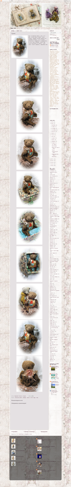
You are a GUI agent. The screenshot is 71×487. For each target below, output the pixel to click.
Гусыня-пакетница (53, 201)
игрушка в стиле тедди (54, 216)
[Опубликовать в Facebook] (32, 396)
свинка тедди (52, 309)
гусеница (51, 199)
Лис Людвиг (52, 235)
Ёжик (17, 439)
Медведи (51, 245)
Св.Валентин (52, 306)
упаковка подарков (53, 339)
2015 (52, 162)
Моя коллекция (40, 453)
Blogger (43, 478)
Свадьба (51, 308)
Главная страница (29, 431)
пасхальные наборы (53, 276)
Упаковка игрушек (53, 337)
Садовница (52, 301)
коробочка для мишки (55, 152)
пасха (51, 275)
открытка (51, 272)
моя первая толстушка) (20, 462)
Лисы (51, 236)
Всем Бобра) (54, 145)
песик (51, 278)
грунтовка (52, 198)
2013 (52, 165)
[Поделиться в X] (31, 396)
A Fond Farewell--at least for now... (55, 392)
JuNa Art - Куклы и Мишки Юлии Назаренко (46, 446)
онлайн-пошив (52, 271)
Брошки (51, 184)
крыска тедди (52, 232)
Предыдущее (44, 431)
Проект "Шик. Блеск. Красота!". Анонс (57, 376)
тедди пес (52, 323)
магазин (51, 241)
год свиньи (52, 195)
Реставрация (52, 295)
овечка (51, 268)
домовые (51, 210)
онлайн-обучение (53, 269)
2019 (52, 122)
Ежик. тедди (52, 213)
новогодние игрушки (54, 261)
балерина (51, 178)
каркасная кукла (53, 221)
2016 (52, 160)
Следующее (14, 431)
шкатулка (51, 353)
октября (54, 128)
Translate (54, 35)
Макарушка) (54, 156)
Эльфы (51, 358)
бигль (51, 180)
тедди (51, 320)
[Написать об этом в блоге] (30, 396)
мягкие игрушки (53, 260)
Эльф (51, 356)
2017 (52, 159)
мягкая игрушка (53, 258)
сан (50, 303)
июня (53, 134)
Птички (51, 294)
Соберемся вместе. (55, 366)
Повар (51, 284)
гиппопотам (52, 192)
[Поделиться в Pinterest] (33, 396)
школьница (52, 355)
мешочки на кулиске (54, 248)
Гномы (51, 194)
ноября (53, 126)
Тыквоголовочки (53, 334)
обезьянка (52, 265)
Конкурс (51, 224)
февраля (54, 141)
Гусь (51, 202)
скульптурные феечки (54, 313)
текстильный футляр (54, 327)
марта (53, 139)
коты (51, 228)
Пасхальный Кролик (20, 456)
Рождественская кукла (54, 297)
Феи (50, 343)
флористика (52, 347)
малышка (51, 242)
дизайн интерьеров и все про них (54, 209)
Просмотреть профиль (54, 46)
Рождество (52, 299)
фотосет (51, 348)
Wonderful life (54, 373)
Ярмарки (51, 359)
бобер (51, 181)
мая (53, 136)
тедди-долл (52, 324)
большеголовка (53, 183)
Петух (51, 279)
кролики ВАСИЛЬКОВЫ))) (20, 450)
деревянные (52, 205)
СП (50, 319)
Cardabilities (54, 390)
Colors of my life (41, 469)
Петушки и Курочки (53, 281)
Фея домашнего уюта (54, 344)
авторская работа (18, 397)
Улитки (51, 335)
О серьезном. (44, 454)
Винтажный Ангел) (53, 189)
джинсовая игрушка (53, 206)
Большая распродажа (46, 447)
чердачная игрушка (53, 351)
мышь (51, 257)
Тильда (51, 330)
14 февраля (52, 170)
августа (54, 131)
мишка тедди (52, 253)
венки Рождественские (54, 187)
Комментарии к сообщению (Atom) (25, 434)
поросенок (52, 287)
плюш (37, 397)
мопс (51, 255)
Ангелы (51, 174)
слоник (51, 316)
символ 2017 (52, 312)
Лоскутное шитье (53, 238)
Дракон (51, 212)
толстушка (52, 331)
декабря (54, 125)
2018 (52, 123)
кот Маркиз (54, 144)
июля (53, 133)
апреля (53, 138)
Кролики (51, 231)
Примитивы (52, 289)
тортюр (51, 332)
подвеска (51, 286)
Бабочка (51, 177)
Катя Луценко (52, 223)
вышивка (51, 191)
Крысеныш (18, 444)
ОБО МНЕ (51, 266)
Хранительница (53, 350)
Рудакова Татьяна (54, 45)
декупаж (51, 204)
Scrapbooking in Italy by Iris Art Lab (55, 382)
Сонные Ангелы (53, 317)
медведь (24, 397)
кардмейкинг (52, 220)
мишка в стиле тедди (31, 397)
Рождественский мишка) (55, 155)
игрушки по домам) (53, 218)
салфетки (51, 302)
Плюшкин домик (40, 438)
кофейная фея (52, 229)
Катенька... (44, 463)
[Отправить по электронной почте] (29, 396)
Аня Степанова (53, 176)
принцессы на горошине (54, 290)
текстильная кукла (53, 326)
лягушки (51, 239)
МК (50, 254)
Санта (51, 305)
